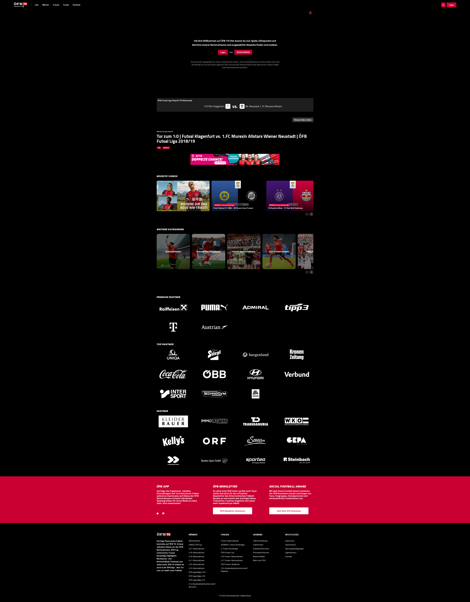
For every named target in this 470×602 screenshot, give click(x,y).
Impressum (289, 540)
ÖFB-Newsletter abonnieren (232, 510)
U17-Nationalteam (196, 560)
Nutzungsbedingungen (294, 548)
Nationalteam (194, 540)
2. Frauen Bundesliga (229, 548)
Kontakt (288, 556)
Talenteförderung (260, 540)
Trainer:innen (258, 544)
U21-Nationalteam (196, 548)
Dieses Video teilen (302, 119)
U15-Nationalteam (196, 568)
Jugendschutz (290, 552)
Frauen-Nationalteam (230, 540)
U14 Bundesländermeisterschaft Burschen (202, 585)
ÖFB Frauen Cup (227, 552)
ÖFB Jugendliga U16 (197, 576)
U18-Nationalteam (196, 556)
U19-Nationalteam (196, 552)
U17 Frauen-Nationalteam (232, 560)
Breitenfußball (259, 556)
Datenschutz (290, 544)
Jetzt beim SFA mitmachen (289, 510)
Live (36, 4)
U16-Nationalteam (196, 564)
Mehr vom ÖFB (259, 560)
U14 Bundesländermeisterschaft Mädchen (234, 570)
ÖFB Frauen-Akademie (230, 564)
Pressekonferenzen (261, 552)
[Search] (443, 4)
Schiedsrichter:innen (261, 548)
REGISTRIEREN (243, 52)
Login (451, 4)
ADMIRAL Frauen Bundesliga (233, 544)
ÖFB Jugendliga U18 (197, 572)
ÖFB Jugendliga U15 (197, 579)
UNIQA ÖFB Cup (195, 544)
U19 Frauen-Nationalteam (232, 556)
